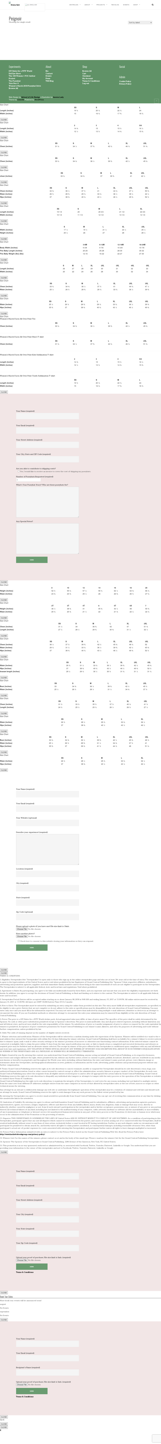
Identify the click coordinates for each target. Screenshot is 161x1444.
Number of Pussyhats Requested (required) (34, 476)
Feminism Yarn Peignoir (21, 31)
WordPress (39, 99)
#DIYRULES (73, 5)
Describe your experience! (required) (32, 832)
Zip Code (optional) (24, 912)
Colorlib (20, 99)
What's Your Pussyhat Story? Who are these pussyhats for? (42, 485)
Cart (84, 73)
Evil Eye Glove (15, 73)
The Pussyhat (15, 81)
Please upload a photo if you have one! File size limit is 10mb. (42, 926)
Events (126, 5)
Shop (135, 5)
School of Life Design (30, 97)
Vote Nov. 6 (13, 83)
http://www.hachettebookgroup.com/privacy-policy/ (22, 1134)
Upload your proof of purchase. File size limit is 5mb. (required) (43, 1257)
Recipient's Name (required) (28, 1367)
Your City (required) (24, 1214)
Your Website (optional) (26, 818)
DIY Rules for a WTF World (20, 71)
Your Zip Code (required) (26, 1243)
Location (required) (24, 869)
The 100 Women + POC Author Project (22, 77)
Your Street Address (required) (29, 440)
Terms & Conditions (91, 81)
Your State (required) (25, 1228)
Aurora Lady (58, 97)
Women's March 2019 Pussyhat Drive (25, 85)
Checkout (86, 76)
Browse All (13, 88)
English (33, 5)
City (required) (22, 883)
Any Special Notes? (24, 521)
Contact (49, 73)
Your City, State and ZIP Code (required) (33, 454)
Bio (47, 71)
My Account (87, 78)
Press (48, 78)
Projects (100, 5)
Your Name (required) (25, 411)
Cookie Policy (125, 81)
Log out (85, 83)
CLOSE (4, 119)
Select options (23, 40)
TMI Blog (115, 5)
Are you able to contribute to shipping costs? (53, 470)
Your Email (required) (25, 425)
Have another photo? (25, 933)
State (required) (23, 897)
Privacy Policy (125, 83)
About (87, 5)
